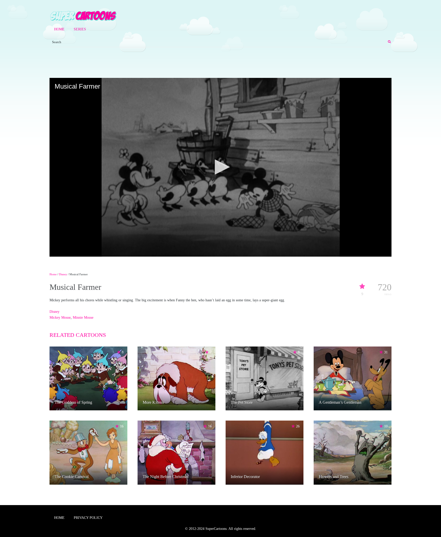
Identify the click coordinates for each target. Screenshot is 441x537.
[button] (220, 167)
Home (59, 29)
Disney (63, 274)
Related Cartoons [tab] (78, 335)
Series (80, 29)
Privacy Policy (88, 518)
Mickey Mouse (60, 317)
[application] (220, 167)
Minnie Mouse (83, 317)
